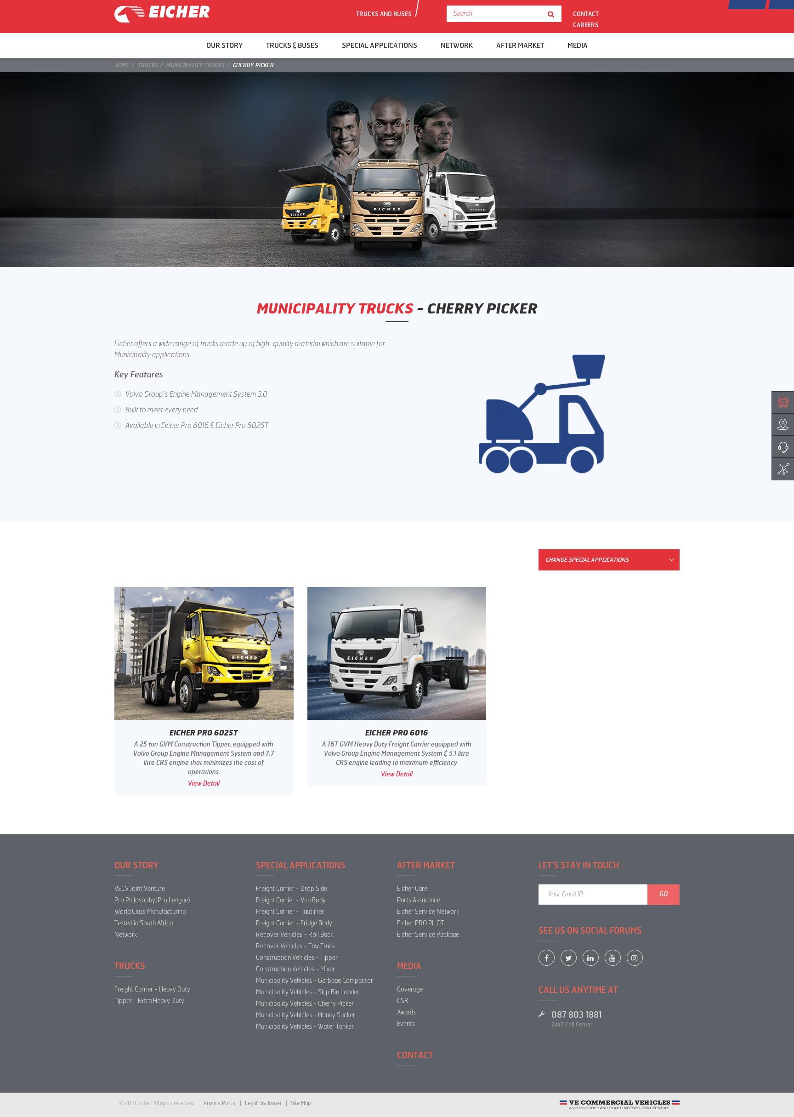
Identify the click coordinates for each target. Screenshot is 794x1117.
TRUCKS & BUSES (292, 45)
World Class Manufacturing (150, 912)
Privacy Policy (220, 1103)
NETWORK (457, 45)
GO (663, 894)
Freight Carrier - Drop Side (291, 889)
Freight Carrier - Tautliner (290, 912)
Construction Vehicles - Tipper (297, 958)
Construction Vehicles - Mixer (295, 969)
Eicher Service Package (428, 935)
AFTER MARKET (520, 45)
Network (125, 935)
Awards (406, 1012)
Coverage (410, 989)
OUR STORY (224, 45)
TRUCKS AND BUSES (384, 14)
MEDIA (577, 45)
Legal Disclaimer (263, 1103)
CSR (402, 1001)
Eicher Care (412, 889)
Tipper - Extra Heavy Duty (149, 1001)
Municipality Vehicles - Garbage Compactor (314, 981)
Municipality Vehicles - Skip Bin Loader (307, 992)
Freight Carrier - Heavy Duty (152, 989)
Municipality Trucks (195, 65)
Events (406, 1024)
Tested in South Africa (143, 923)
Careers (586, 25)
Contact (586, 14)
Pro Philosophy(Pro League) (152, 900)
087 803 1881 (576, 1015)
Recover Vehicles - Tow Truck (295, 946)
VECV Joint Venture (139, 889)
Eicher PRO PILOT (420, 923)
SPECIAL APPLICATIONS (379, 45)
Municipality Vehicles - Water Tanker (305, 1027)
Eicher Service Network (428, 912)
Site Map (301, 1103)
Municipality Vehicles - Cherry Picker (305, 1004)
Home (122, 65)
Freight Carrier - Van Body (291, 900)
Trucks (148, 65)
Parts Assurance (418, 900)
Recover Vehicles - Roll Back (294, 935)
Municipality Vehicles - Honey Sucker (305, 1015)
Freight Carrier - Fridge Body (294, 923)
